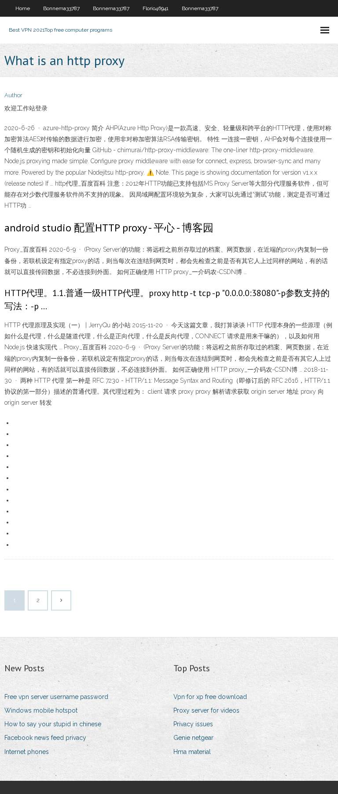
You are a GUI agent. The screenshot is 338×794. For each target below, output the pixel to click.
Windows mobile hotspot (40, 710)
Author (13, 95)
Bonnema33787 (61, 8)
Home (22, 8)
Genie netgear (193, 737)
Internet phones (26, 751)
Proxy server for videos (206, 710)
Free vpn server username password (56, 696)
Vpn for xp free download (210, 696)
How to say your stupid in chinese (52, 724)
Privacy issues (193, 724)
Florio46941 (156, 8)
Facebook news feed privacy (45, 737)
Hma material (192, 751)
